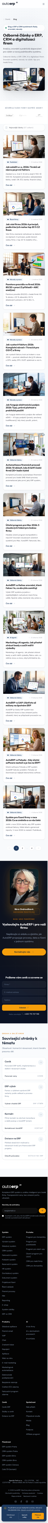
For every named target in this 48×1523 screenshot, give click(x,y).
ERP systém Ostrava (10, 1465)
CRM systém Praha (10, 1451)
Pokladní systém (8, 1260)
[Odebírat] (42, 1210)
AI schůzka (30, 1338)
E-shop (5, 1305)
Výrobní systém (8, 1241)
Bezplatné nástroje (9, 1382)
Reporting (6, 1300)
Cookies (40, 1493)
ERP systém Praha (9, 1447)
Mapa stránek (16, 1496)
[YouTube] (32, 1501)
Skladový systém (9, 1246)
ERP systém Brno (9, 1456)
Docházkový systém (10, 1273)
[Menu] (43, 4)
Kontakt (29, 1411)
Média (28, 1420)
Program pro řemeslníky (36, 1237)
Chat (4, 1340)
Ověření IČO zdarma (10, 1387)
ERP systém (7, 1237)
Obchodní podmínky (12, 1493)
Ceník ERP (6, 1407)
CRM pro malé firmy (34, 1261)
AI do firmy (30, 1326)
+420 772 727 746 (31, 1014)
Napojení (5, 1349)
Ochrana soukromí (28, 1493)
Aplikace (5, 1354)
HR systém (6, 1269)
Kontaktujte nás (22, 951)
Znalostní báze (8, 1345)
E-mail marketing (9, 1363)
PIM (3, 1296)
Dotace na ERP (8, 1416)
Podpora (29, 1429)
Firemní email (7, 1331)
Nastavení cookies (29, 1496)
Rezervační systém (9, 1264)
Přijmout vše (38, 1516)
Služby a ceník (8, 1411)
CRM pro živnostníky (34, 1266)
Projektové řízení (8, 1282)
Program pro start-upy (35, 1249)
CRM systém (7, 1250)
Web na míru (7, 1358)
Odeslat (22, 1007)
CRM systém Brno (9, 1460)
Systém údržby (8, 1309)
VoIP (4, 1335)
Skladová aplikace (9, 1326)
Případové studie (33, 1416)
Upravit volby (24, 1516)
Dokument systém (9, 1278)
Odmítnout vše (11, 1516)
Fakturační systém (9, 1255)
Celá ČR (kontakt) (9, 1469)
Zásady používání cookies (30, 1510)
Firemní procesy (8, 1291)
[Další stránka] (38, 848)
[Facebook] (21, 1501)
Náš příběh (30, 1407)
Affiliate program (33, 1434)
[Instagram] (27, 1501)
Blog (28, 1425)
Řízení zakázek (8, 1287)
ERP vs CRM (7, 1314)
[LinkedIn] (15, 1501)
